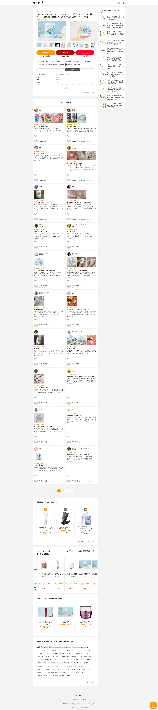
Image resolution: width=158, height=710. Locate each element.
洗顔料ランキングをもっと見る (85, 541)
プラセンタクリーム (52, 666)
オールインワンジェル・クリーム (62, 647)
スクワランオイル (71, 666)
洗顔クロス (53, 663)
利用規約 (72, 704)
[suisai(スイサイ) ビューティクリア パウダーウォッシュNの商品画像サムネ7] (75, 45)
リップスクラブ (55, 656)
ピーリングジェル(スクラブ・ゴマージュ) (72, 650)
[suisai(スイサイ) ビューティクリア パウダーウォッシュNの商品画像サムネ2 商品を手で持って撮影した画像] (45, 45)
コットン (38, 659)
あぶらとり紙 (87, 656)
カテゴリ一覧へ (90, 682)
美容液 (46, 647)
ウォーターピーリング (78, 672)
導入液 (50, 647)
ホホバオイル (62, 666)
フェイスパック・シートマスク (81, 659)
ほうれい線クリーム (84, 669)
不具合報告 (92, 704)
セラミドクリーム (41, 666)
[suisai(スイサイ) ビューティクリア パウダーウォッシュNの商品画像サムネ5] (63, 45)
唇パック (38, 656)
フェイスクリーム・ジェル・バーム (54, 669)
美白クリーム (87, 663)
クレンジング (84, 647)
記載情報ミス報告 (89, 92)
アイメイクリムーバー (42, 650)
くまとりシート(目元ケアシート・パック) (72, 656)
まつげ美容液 (40, 653)
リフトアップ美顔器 (41, 675)
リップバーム (84, 653)
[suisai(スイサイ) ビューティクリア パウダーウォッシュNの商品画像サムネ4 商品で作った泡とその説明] (57, 45)
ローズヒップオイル (82, 666)
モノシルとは (83, 699)
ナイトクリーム (68, 669)
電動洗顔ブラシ (78, 663)
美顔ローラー (58, 672)
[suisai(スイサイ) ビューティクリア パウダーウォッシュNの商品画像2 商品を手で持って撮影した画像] (84, 30)
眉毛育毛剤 (62, 653)
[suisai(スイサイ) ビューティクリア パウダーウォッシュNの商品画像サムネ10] (93, 45)
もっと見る (65, 88)
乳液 (42, 647)
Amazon (45, 52)
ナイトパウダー (76, 647)
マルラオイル (40, 669)
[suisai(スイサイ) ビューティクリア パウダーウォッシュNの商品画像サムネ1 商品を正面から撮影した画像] (39, 45)
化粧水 (38, 647)
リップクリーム (46, 656)
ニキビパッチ (69, 659)
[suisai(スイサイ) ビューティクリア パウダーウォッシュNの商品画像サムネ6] (69, 45)
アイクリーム (48, 653)
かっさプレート (66, 675)
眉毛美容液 (56, 653)
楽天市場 (65, 52)
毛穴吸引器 (58, 675)
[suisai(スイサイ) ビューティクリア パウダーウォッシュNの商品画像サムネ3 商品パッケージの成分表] (51, 45)
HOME (79, 696)
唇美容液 (78, 653)
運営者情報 (66, 704)
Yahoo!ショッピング (85, 52)
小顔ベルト (51, 675)
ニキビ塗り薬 (50, 672)
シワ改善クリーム (41, 672)
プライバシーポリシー (82, 704)
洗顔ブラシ (67, 663)
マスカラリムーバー (54, 650)
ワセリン (76, 669)
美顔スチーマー (67, 672)
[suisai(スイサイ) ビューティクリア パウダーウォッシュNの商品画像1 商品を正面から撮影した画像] (52, 30)
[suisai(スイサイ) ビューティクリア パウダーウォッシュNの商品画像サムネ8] (81, 45)
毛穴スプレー (87, 650)
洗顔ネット (60, 663)
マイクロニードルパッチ (43, 663)
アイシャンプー (70, 653)
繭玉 (72, 663)
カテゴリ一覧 (75, 699)
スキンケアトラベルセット (57, 659)
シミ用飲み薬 (45, 659)
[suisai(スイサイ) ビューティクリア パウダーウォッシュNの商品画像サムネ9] (87, 45)
